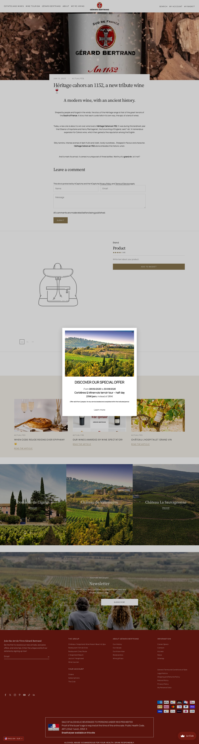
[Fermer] (132, 332)
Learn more (99, 409)
